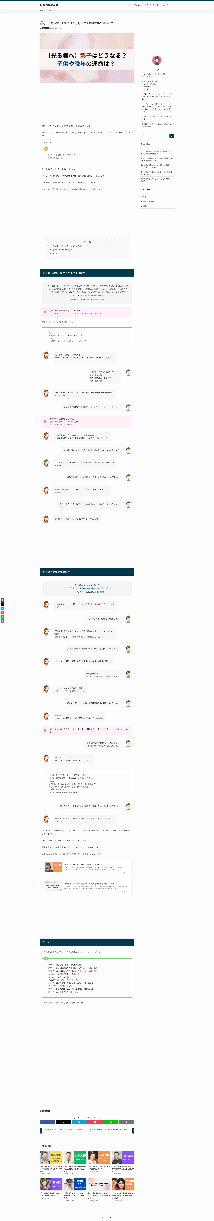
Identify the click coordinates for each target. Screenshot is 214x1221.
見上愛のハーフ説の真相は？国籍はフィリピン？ (83, 865)
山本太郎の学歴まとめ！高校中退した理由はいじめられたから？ (156, 173)
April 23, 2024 (99, 299)
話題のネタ (46, 28)
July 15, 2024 (98, 592)
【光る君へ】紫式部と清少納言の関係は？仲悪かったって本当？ (90, 884)
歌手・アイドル (148, 201)
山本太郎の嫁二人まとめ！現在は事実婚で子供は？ (156, 180)
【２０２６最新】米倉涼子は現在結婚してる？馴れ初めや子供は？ (155, 153)
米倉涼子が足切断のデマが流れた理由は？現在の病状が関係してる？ (156, 159)
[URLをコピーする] (126, 1122)
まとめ (55, 253)
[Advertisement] (87, 101)
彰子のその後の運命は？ (62, 250)
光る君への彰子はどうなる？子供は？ (68, 246)
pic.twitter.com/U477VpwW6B (99, 588)
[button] (47, 1122)
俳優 (144, 197)
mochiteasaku (49, 5)
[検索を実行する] (171, 136)
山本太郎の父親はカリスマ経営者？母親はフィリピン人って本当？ (156, 166)
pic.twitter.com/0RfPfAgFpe (92, 295)
